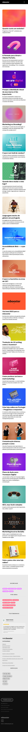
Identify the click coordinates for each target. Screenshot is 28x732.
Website (4, 644)
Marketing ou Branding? (12, 124)
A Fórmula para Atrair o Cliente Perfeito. (11, 656)
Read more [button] (15, 632)
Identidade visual (6, 647)
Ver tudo (11, 591)
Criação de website (7, 676)
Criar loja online (6, 673)
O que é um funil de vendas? (13, 153)
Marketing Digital (6, 645)
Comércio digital (6, 651)
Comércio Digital (12, 588)
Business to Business (8, 607)
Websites (5, 588)
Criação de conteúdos (7, 649)
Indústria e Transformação (9, 605)
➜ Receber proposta (7, 699)
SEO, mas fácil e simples (12, 505)
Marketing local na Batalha (13, 532)
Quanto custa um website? (13, 28)
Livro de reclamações (5, 711)
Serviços (13, 602)
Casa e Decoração (7, 600)
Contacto (5, 683)
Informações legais (4, 707)
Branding (19, 588)
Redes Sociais (6, 678)
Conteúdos (5, 591)
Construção (15, 600)
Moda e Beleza (6, 602)
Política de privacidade (5, 705)
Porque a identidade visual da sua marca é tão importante (13, 92)
